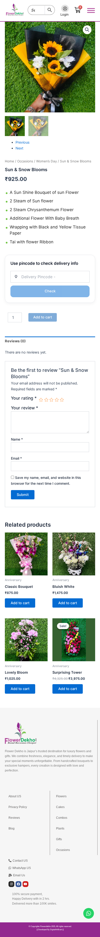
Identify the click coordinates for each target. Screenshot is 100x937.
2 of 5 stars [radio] (46, 400)
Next (19, 148)
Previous (23, 142)
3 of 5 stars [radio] (51, 400)
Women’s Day (46, 161)
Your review (24, 407)
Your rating (24, 398)
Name (17, 439)
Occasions (25, 161)
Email (16, 458)
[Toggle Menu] (91, 10)
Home (9, 161)
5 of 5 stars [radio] (62, 400)
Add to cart (42, 317)
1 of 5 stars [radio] (41, 400)
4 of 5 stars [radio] (57, 400)
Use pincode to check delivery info (44, 263)
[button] (87, 29)
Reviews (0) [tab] (15, 341)
